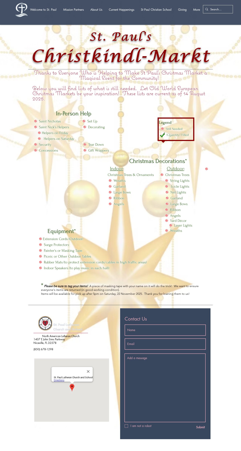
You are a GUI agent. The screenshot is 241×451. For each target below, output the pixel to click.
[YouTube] (47, 428)
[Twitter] (65, 428)
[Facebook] (38, 428)
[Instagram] (56, 428)
